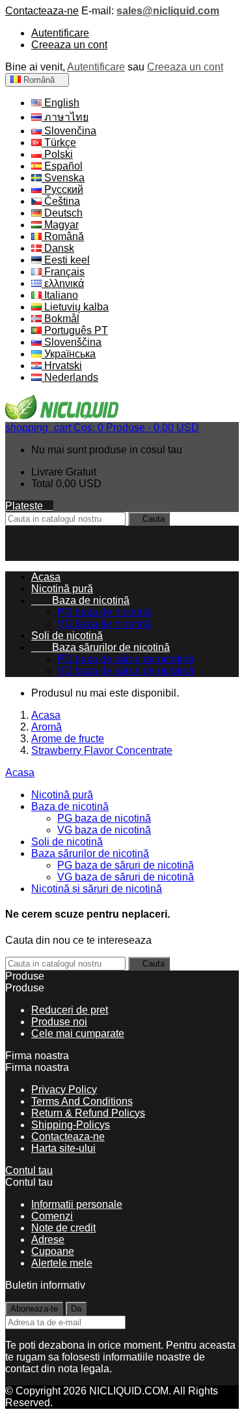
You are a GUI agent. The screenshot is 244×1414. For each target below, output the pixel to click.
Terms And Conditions (82, 1101)
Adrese (47, 1239)
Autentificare (60, 32)
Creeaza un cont (69, 44)
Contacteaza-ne (42, 10)
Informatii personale (76, 1204)
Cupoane (52, 1251)
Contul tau (29, 1170)
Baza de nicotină (80, 600)
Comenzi (52, 1216)
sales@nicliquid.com (167, 10)
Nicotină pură (62, 588)
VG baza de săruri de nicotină (125, 670)
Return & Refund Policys (88, 1113)
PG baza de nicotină (104, 612)
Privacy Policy (64, 1089)
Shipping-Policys (70, 1124)
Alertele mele (61, 1263)
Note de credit (63, 1227)
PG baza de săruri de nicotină (125, 659)
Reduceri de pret (69, 1009)
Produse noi (59, 1021)
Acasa (19, 772)
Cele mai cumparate (77, 1033)
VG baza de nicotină (104, 623)
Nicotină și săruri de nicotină (96, 888)
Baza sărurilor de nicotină (100, 647)
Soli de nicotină (67, 635)
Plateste (29, 505)
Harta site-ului (63, 1148)
